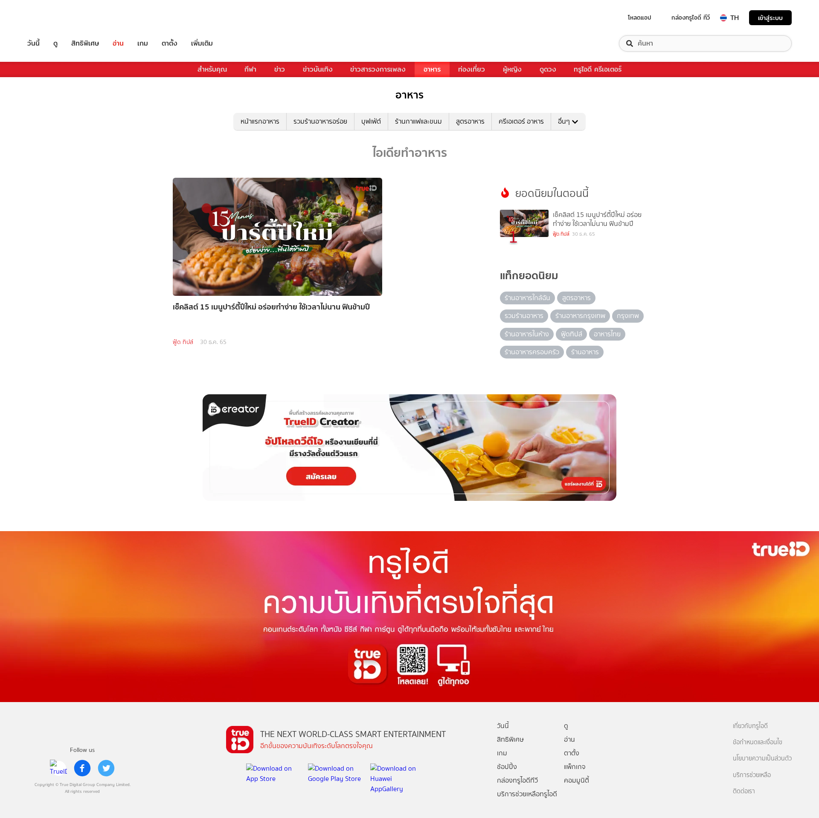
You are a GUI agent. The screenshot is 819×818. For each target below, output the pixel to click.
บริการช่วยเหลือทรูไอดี (527, 794)
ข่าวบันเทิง (318, 69)
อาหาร (432, 69)
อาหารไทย (607, 334)
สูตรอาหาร (470, 121)
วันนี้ (33, 43)
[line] (58, 768)
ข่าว (279, 69)
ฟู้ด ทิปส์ (183, 342)
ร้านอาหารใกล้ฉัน (527, 298)
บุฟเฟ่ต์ (371, 121)
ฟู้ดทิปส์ (571, 334)
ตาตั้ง (169, 43)
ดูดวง (548, 69)
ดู (55, 43)
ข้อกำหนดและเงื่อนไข (757, 742)
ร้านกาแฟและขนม (418, 121)
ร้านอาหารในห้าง (527, 334)
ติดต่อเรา (744, 791)
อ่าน (118, 43)
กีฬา (250, 69)
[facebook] (82, 768)
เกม (142, 43)
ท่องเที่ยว (471, 69)
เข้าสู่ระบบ (770, 18)
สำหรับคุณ (212, 69)
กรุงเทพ (628, 316)
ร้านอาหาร (585, 352)
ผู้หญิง (512, 69)
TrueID (52, 17)
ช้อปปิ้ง (507, 767)
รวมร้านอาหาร (524, 316)
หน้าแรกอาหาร (260, 121)
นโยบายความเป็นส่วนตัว (762, 758)
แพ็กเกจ (575, 767)
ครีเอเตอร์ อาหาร (521, 121)
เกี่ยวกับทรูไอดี (750, 726)
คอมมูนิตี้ (576, 780)
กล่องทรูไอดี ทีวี (690, 17)
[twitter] (106, 768)
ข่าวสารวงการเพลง (378, 69)
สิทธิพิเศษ (85, 43)
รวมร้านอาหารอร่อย (320, 121)
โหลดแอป (639, 17)
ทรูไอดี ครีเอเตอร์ (598, 69)
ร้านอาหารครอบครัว (532, 352)
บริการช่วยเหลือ (752, 775)
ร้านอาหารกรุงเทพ (580, 316)
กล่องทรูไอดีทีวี (517, 780)
